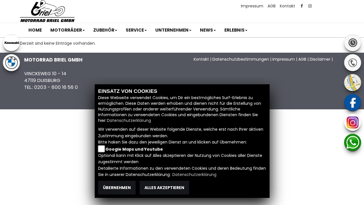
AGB (272, 6)
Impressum (252, 6)
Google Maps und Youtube (134, 149)
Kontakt (287, 6)
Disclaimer (320, 59)
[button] (67, 30)
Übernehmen (117, 187)
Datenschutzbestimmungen (240, 59)
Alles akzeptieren (164, 187)
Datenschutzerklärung (129, 120)
